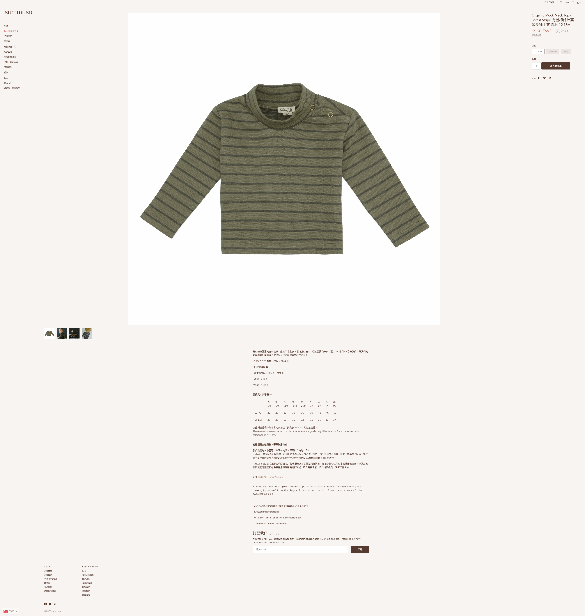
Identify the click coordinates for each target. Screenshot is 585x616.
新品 (6, 25)
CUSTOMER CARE (90, 566)
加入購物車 (556, 65)
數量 (534, 59)
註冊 (552, 2)
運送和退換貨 (88, 575)
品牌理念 (48, 575)
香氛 (6, 72)
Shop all (7, 82)
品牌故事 (48, 571)
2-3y (566, 51)
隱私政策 (86, 579)
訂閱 (360, 549)
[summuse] (18, 12)
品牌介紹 (262, 476)
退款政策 (86, 591)
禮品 (6, 77)
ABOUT (47, 566)
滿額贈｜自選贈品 (12, 88)
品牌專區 (8, 36)
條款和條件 (87, 583)
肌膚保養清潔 (10, 56)
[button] (517, 169)
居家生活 (8, 51)
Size (534, 45)
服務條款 (86, 595)
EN (566, 2)
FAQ (84, 571)
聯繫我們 (86, 587)
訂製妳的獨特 (50, 591)
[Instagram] (54, 604)
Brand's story (275, 476)
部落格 (47, 583)
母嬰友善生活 (10, 46)
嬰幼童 (7, 41)
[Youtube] (50, 604)
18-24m (553, 51)
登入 (546, 2)
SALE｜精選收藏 (11, 31)
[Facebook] (45, 604)
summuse (56, 611)
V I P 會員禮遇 (50, 579)
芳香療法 (8, 67)
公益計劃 (48, 587)
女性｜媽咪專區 (11, 62)
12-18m (538, 51)
